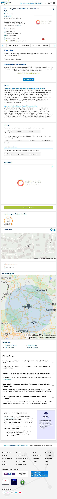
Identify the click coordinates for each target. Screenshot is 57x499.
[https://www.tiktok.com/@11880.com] (12, 492)
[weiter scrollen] (54, 45)
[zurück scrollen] (2, 45)
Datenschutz (48, 458)
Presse (4, 464)
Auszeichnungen (13, 46)
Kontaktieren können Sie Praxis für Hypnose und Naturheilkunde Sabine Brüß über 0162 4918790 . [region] (27, 378)
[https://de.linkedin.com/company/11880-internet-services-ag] (16, 492)
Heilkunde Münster (9, 347)
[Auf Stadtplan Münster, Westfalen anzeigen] (54, 229)
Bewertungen (25, 46)
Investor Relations (7, 458)
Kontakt (45, 46)
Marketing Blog (37, 455)
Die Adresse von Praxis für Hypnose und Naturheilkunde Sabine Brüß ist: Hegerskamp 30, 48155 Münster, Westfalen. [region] (26, 367)
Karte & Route (36, 46)
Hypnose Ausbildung (33, 347)
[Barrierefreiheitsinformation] (52, 3)
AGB (46, 461)
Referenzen (36, 458)
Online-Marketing (20, 461)
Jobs (3, 461)
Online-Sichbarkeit (21, 455)
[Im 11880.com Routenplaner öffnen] (51, 229)
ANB (46, 464)
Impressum (48, 455)
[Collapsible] (53, 362)
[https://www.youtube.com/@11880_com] (20, 492)
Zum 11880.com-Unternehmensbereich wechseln (31, 3)
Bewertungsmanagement (22, 458)
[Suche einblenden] (46, 3)
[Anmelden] (49, 3)
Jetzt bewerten (28, 79)
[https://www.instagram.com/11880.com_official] (8, 492)
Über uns (4, 455)
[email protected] (7, 379)
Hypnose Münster (32, 345)
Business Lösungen (21, 464)
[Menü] (54, 3)
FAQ (34, 464)
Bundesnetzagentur (9, 418)
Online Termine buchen (10, 345)
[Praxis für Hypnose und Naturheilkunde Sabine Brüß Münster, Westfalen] (52, 167)
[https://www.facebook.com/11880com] (4, 492)
